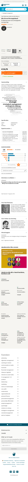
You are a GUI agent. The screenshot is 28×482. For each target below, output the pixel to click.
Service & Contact (20, 464)
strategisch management (7, 410)
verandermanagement (7, 413)
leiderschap (4, 382)
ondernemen (4, 391)
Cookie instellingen (20, 462)
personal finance (5, 396)
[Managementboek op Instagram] (17, 472)
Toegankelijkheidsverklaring (9, 464)
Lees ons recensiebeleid (6, 173)
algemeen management (7, 360)
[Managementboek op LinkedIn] (11, 472)
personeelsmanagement (7, 398)
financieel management (7, 370)
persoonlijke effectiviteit (7, 401)
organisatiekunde (5, 393)
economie (3, 367)
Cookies (13, 462)
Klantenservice (5, 430)
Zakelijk (3, 433)
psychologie (4, 405)
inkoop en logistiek (6, 372)
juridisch (3, 379)
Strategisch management (8, 13)
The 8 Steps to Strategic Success (21, 316)
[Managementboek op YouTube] (14, 472)
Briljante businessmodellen (5, 292)
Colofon (4, 462)
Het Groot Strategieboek (4, 339)
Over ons (14, 466)
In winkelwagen (10, 73)
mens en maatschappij (7, 386)
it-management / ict (6, 377)
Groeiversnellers (21, 292)
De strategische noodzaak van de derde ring (21, 340)
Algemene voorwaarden (19, 460)
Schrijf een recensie (8, 170)
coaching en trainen (6, 362)
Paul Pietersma (4, 16)
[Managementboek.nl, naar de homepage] (5, 5)
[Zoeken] (25, 9)
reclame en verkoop (6, 408)
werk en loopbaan (5, 415)
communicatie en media (7, 365)
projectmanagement (6, 403)
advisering (4, 358)
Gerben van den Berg (13, 16)
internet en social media (7, 374)
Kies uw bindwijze (5, 61)
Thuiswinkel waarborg (8, 460)
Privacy (8, 462)
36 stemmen (10, 24)
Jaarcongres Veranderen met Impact (12, 253)
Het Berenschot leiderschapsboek (5, 316)
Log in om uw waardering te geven (8, 167)
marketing (4, 384)
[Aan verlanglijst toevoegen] (25, 73)
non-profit (3, 389)
